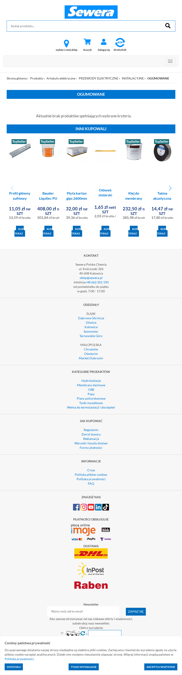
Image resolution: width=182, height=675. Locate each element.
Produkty (36, 78)
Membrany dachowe (91, 385)
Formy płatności (91, 447)
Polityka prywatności (91, 479)
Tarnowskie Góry (91, 336)
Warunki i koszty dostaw (91, 443)
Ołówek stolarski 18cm (105, 195)
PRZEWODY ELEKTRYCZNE (98, 78)
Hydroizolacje (91, 380)
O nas (91, 470)
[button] (170, 188)
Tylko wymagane (84, 667)
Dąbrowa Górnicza (91, 318)
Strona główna (17, 78)
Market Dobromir (91, 358)
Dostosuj (14, 667)
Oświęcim (91, 354)
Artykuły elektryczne (61, 78)
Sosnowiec (91, 331)
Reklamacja (91, 439)
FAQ (91, 483)
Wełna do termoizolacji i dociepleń (91, 407)
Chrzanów (91, 349)
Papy (91, 394)
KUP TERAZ (19, 231)
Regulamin (91, 430)
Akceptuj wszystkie (160, 667)
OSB (91, 389)
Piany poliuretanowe (91, 398)
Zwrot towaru (91, 434)
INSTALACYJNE (133, 78)
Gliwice (91, 322)
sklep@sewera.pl (91, 278)
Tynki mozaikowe (91, 403)
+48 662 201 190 (97, 282)
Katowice (91, 327)
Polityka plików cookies (91, 474)
